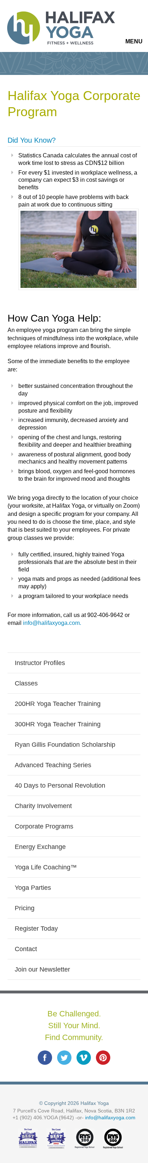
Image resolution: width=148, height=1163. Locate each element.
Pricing (24, 908)
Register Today (36, 928)
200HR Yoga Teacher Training (58, 703)
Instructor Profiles (40, 662)
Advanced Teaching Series (53, 765)
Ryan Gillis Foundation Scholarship (65, 744)
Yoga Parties (33, 887)
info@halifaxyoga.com (110, 1117)
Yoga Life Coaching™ (46, 867)
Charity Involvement (43, 806)
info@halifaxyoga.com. (52, 623)
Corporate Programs (44, 826)
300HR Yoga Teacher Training (58, 724)
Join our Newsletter (42, 969)
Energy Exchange (40, 846)
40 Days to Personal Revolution (60, 785)
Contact (26, 949)
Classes (26, 683)
